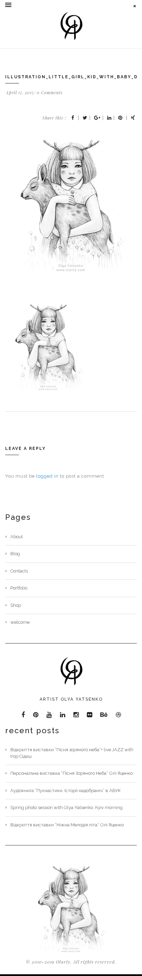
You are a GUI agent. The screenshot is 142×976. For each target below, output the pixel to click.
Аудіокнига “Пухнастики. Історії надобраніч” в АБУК (65, 790)
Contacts (19, 571)
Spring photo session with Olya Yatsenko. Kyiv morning (66, 807)
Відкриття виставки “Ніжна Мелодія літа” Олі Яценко (67, 824)
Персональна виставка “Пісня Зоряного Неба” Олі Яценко (71, 773)
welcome (20, 622)
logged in (47, 476)
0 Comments (50, 92)
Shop (15, 605)
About (16, 536)
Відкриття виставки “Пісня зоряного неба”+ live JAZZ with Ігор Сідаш (71, 753)
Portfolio (18, 588)
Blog (15, 553)
